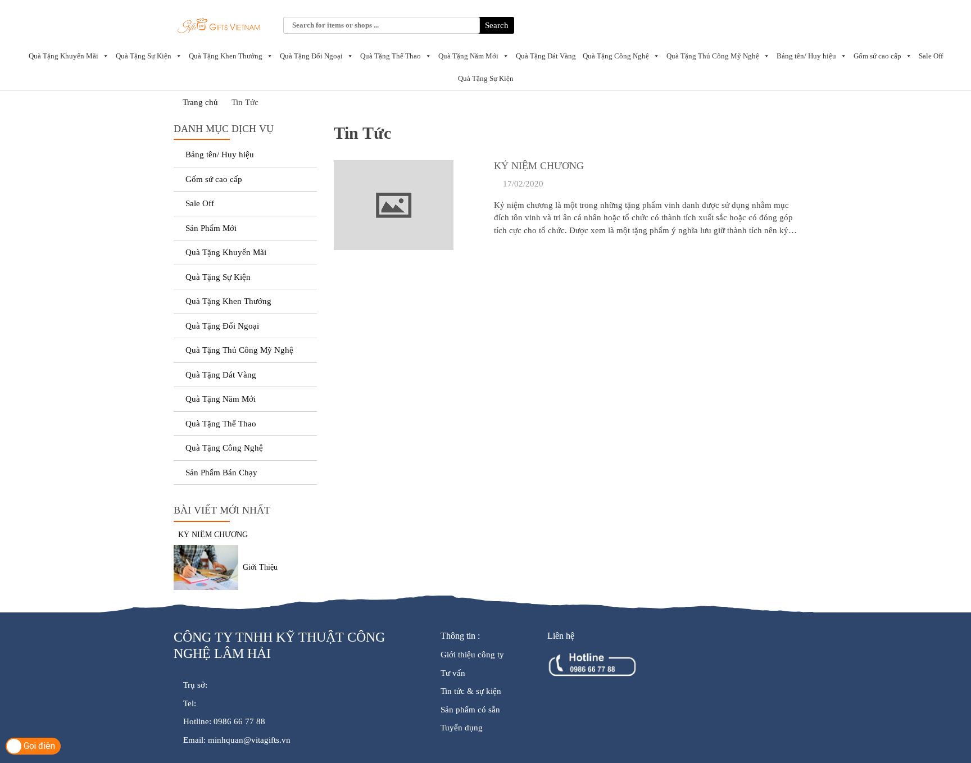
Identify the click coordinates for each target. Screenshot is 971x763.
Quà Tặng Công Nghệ (616, 56)
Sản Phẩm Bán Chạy (221, 472)
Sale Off (931, 56)
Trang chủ (199, 102)
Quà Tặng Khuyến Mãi (63, 56)
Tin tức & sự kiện (471, 691)
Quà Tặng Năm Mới (468, 56)
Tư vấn (453, 673)
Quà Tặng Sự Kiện (143, 56)
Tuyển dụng (462, 727)
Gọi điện (38, 746)
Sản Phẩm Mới (211, 228)
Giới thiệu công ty (472, 654)
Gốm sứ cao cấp (877, 56)
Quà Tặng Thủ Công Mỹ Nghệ (712, 56)
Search (497, 25)
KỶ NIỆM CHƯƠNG (539, 165)
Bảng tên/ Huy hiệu (806, 56)
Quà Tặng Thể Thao (390, 56)
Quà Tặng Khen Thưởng (225, 56)
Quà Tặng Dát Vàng (546, 56)
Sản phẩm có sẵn (470, 709)
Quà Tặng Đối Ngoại (311, 56)
